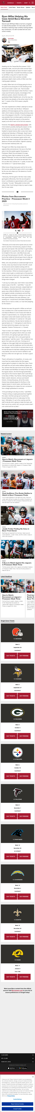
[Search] (29, 3)
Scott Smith (11, 38)
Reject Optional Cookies (17, 1104)
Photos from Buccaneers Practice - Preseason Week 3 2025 (16, 198)
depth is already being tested (19, 124)
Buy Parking (24, 655)
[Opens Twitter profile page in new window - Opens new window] (9, 42)
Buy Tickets (11, 655)
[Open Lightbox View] (17, 226)
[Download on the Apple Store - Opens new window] (11, 1068)
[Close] (33, 1077)
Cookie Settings (17, 1099)
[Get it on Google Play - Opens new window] (23, 1069)
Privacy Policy (11, 1095)
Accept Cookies (17, 1108)
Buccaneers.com (17, 990)
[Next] (23, 230)
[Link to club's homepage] (3, 2)
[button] (17, 418)
